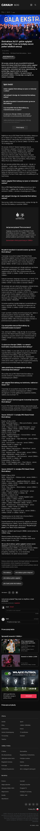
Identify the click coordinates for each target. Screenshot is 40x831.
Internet (22, 736)
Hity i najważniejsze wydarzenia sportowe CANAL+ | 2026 (28, 643)
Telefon (4, 739)
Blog (3, 12)
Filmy (3, 725)
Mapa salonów (6, 785)
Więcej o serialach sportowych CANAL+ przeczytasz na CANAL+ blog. (20, 532)
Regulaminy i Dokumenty (27, 755)
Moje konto (5, 792)
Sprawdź (29, 696)
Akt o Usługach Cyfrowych (27, 769)
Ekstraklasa (7, 572)
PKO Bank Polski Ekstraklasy (15, 187)
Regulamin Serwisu (7, 762)
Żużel (25, 651)
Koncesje (4, 765)
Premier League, (25, 649)
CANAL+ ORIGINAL (25, 725)
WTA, (22, 651)
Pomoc (4, 781)
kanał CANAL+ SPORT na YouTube (18, 430)
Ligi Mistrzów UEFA (14, 170)
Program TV (23, 788)
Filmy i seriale (32, 664)
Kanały (3, 795)
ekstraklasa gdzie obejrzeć (24, 572)
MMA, (33, 646)
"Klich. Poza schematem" (18, 527)
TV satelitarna (24, 732)
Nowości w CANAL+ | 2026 (29, 657)
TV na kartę (5, 736)
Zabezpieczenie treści (8, 758)
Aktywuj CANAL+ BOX (8, 788)
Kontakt (22, 781)
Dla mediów (23, 751)
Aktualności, (24, 664)
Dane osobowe (24, 765)
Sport (8, 12)
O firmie (4, 751)
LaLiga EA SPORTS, (26, 646)
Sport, (32, 649)
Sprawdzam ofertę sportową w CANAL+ (19, 240)
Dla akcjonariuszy (6, 755)
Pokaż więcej (20, 127)
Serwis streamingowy (8, 732)
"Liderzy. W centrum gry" (10, 525)
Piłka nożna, (6, 53)
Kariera (22, 762)
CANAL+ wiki (23, 795)
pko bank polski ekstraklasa (12, 583)
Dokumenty (5, 729)
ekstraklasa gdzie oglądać (11, 578)
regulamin (17, 603)
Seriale (3, 722)
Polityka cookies (25, 758)
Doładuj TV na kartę (25, 792)
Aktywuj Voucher (25, 785)
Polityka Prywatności (8, 769)
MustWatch (5, 799)
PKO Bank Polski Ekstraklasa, (18, 53)
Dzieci (22, 729)
